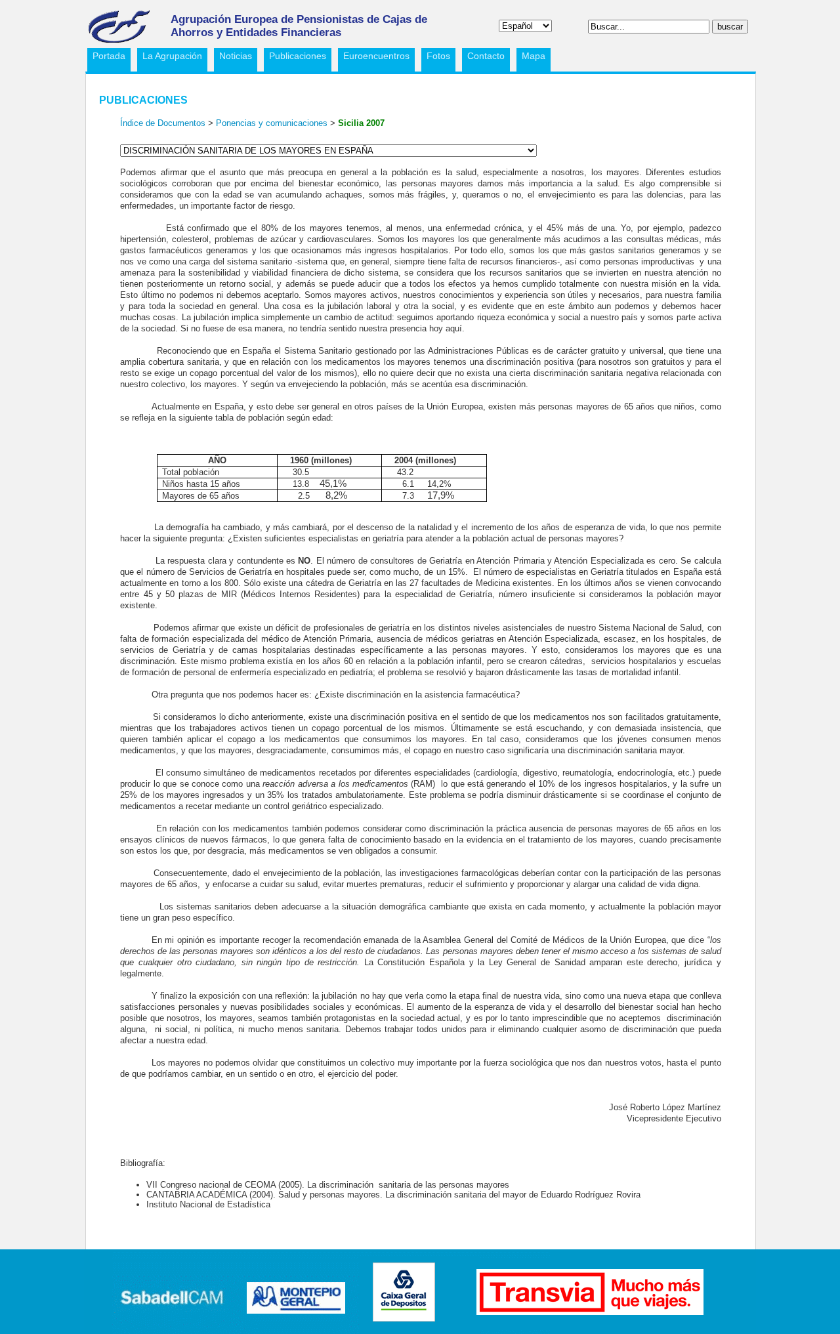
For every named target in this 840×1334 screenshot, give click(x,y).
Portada (109, 56)
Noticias (235, 56)
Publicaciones (295, 58)
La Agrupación (169, 58)
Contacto (486, 56)
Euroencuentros (374, 58)
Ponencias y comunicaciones (273, 123)
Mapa (533, 56)
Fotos (438, 56)
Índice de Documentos (162, 123)
